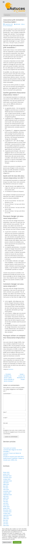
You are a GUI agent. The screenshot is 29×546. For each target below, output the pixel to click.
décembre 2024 (7, 476)
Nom (5, 412)
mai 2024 (5, 488)
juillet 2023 (6, 498)
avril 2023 (5, 503)
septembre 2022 (7, 515)
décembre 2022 (7, 510)
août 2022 (6, 517)
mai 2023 (5, 501)
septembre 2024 (7, 481)
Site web (5, 423)
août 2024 (6, 482)
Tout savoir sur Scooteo (9, 448)
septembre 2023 (7, 494)
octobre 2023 (6, 493)
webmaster (17, 24)
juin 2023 (5, 500)
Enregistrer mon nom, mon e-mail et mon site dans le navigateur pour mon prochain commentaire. (14, 431)
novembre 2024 (7, 477)
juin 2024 (5, 486)
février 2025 (6, 472)
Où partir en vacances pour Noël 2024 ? (13, 456)
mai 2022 (5, 522)
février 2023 (6, 506)
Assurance (10, 369)
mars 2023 (6, 505)
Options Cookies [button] (7, 542)
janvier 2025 (6, 474)
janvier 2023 (6, 508)
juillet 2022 (6, 518)
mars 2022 (6, 525)
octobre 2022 (6, 513)
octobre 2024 (6, 479)
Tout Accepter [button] (17, 542)
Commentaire (7, 393)
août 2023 (6, 496)
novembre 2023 (7, 491)
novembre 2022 (7, 512)
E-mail (5, 417)
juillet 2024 (6, 484)
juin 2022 (5, 520)
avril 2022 (5, 523)
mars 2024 (6, 489)
